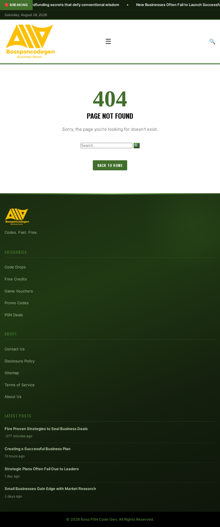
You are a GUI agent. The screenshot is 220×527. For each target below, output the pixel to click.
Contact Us (15, 349)
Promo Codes (17, 302)
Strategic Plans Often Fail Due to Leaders (42, 469)
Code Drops (15, 267)
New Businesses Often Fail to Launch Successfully (166, 5)
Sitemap (12, 372)
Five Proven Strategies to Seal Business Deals (46, 428)
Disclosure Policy (20, 361)
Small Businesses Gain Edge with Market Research (50, 488)
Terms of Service (20, 384)
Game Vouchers (19, 291)
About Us (13, 396)
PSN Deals (14, 315)
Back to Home (110, 165)
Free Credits (16, 279)
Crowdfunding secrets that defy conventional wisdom (57, 5)
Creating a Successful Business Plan (37, 448)
